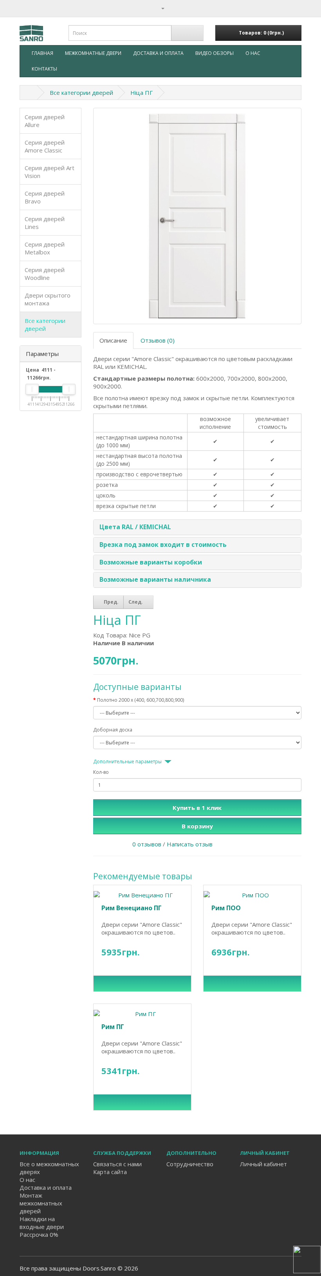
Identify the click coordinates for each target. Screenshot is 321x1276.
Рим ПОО (226, 908)
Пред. (111, 602)
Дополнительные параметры (127, 761)
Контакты (44, 68)
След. (136, 602)
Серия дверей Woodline (45, 273)
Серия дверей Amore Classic (45, 146)
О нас (252, 53)
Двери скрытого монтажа (47, 299)
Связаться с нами (117, 1164)
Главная (42, 53)
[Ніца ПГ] (197, 216)
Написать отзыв (190, 844)
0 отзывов (146, 844)
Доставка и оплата (158, 53)
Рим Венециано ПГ (131, 908)
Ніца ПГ (141, 92)
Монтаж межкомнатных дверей (41, 1203)
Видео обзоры (214, 53)
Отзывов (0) (158, 340)
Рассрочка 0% (39, 1234)
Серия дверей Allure (45, 121)
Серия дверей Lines (45, 223)
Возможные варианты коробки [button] (150, 562)
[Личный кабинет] (159, 8)
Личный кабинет (263, 1164)
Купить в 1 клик (197, 807)
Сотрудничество (189, 1164)
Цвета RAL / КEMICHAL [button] (135, 527)
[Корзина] (295, 8)
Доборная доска (112, 729)
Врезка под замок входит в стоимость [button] (163, 544)
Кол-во (101, 772)
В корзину (197, 826)
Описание (113, 340)
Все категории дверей (81, 92)
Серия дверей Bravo (45, 197)
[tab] (197, 527)
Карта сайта (110, 1172)
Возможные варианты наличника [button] (155, 579)
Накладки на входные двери (42, 1223)
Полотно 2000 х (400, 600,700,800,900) (140, 700)
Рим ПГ (112, 1026)
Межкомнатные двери (93, 53)
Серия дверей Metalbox (45, 248)
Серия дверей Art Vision (49, 172)
